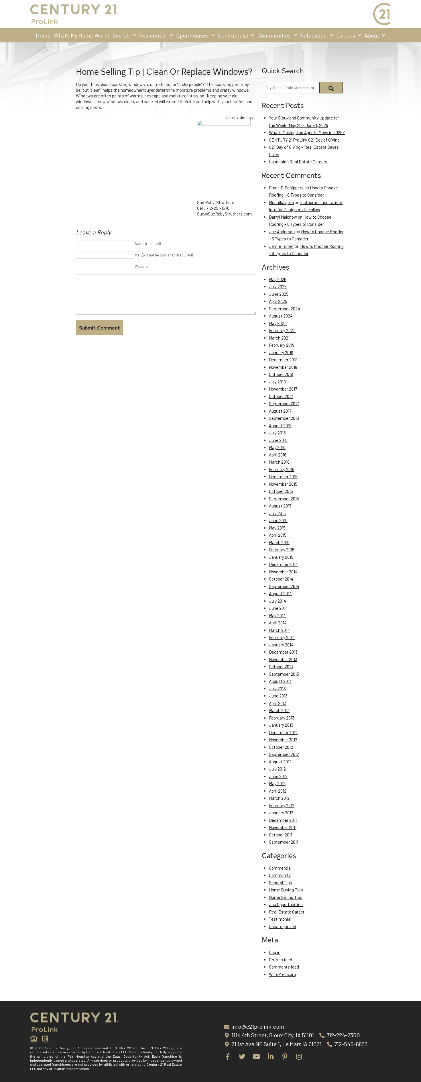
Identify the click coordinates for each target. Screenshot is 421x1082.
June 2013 (278, 695)
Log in (274, 952)
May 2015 (277, 527)
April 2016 (277, 454)
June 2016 (278, 440)
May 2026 (277, 279)
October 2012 (281, 747)
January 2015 (281, 557)
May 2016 (277, 447)
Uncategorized (282, 926)
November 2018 (283, 367)
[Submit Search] (331, 87)
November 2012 (283, 739)
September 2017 (284, 403)
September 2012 (284, 754)
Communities (274, 35)
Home (43, 35)
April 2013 (277, 703)
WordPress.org (282, 974)
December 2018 (283, 359)
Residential (153, 35)
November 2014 (283, 571)
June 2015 (278, 520)
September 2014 (284, 586)
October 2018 (281, 374)
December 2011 (283, 820)
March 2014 (279, 630)
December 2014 (283, 564)
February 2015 (281, 549)
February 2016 (281, 469)
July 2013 (277, 688)
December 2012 (283, 732)
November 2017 (283, 388)
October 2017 (281, 396)
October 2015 (281, 491)
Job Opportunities (286, 904)
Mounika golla (281, 202)
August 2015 (280, 505)
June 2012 (278, 776)
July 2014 (277, 600)
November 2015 (283, 484)
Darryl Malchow (283, 216)
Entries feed (280, 959)
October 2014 (281, 578)
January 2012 (281, 812)
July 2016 (277, 432)
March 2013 (279, 710)
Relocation (313, 35)
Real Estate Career (286, 911)
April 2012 (277, 790)
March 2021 (279, 337)
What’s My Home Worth (81, 35)
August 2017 (280, 410)
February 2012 (281, 805)
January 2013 (281, 725)
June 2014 (278, 608)
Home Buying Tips (286, 889)
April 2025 (278, 301)
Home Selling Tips (285, 897)
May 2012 (277, 783)
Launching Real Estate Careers (298, 161)
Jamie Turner (281, 246)
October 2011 (280, 834)
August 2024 (281, 315)
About (372, 35)
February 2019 (281, 345)
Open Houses (192, 35)
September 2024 (284, 308)
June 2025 (278, 294)
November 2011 (282, 827)
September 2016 (284, 418)
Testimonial (280, 919)
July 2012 (277, 768)
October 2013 (281, 666)
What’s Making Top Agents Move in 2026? (307, 132)
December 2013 (283, 651)
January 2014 (281, 644)
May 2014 (277, 615)
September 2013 (284, 674)
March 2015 (279, 542)
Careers (345, 35)
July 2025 (278, 286)
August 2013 (280, 681)
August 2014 (280, 593)
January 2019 (281, 352)
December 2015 (283, 476)
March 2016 (279, 461)
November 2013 (283, 659)
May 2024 (278, 323)
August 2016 (280, 425)
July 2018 (277, 381)
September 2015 (284, 498)
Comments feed (284, 966)
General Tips (280, 882)
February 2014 (282, 637)
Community (280, 875)
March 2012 (279, 798)
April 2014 (278, 622)
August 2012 (280, 761)
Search (121, 35)
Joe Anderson (282, 231)
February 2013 (281, 717)
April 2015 (277, 535)
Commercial (233, 35)
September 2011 (283, 841)
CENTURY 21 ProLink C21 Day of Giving (304, 139)
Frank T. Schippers (286, 187)
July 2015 (277, 513)
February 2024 (282, 330)
